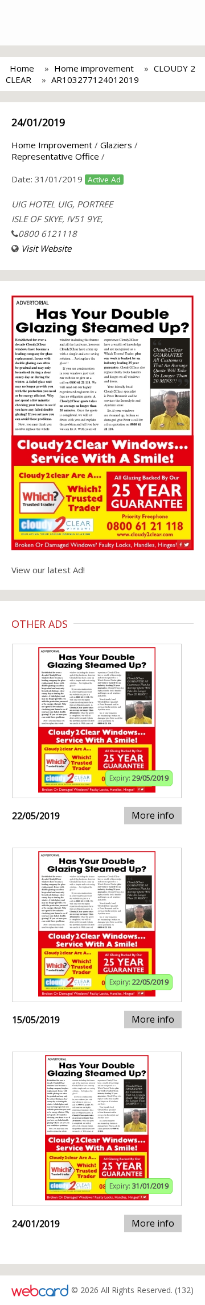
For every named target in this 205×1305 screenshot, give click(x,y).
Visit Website (46, 248)
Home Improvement (51, 145)
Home (22, 68)
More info (153, 815)
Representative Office (55, 156)
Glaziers (116, 145)
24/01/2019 (38, 122)
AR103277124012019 (95, 79)
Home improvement (94, 68)
